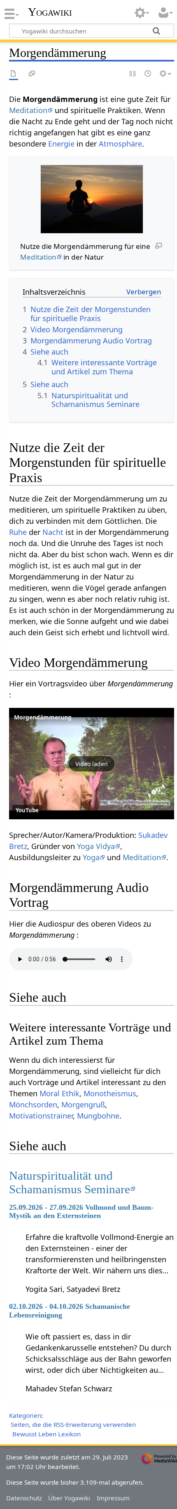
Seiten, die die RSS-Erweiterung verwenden (73, 1424)
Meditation (28, 110)
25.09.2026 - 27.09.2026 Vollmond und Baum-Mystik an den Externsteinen (81, 1211)
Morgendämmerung (43, 717)
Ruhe (18, 532)
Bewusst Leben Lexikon (46, 1434)
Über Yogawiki (69, 1498)
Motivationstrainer (41, 1116)
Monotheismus (110, 1093)
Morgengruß (83, 1104)
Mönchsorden (33, 1104)
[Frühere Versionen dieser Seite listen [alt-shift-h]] (148, 74)
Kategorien (25, 1415)
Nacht (52, 532)
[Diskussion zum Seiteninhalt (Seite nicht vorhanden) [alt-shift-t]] (32, 74)
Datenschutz (24, 1498)
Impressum (113, 1498)
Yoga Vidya (96, 846)
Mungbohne (98, 1116)
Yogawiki (50, 12)
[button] (91, 763)
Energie (61, 144)
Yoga (91, 857)
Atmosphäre (120, 144)
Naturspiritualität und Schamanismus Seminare (69, 1182)
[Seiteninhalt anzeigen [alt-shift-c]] (13, 74)
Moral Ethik (59, 1093)
